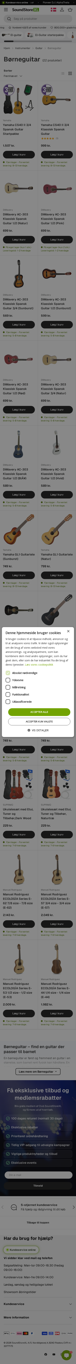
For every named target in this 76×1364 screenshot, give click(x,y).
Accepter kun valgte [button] (39, 721)
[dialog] (38, 682)
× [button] (68, 631)
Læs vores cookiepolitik (39, 664)
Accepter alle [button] (39, 712)
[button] (38, 730)
